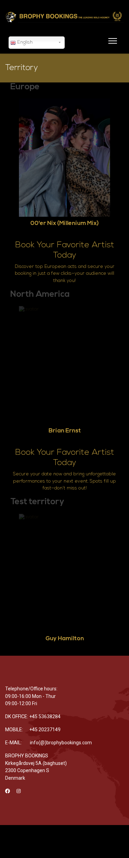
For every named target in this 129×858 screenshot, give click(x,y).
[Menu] (111, 45)
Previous (12, 172)
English (24, 42)
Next (117, 172)
